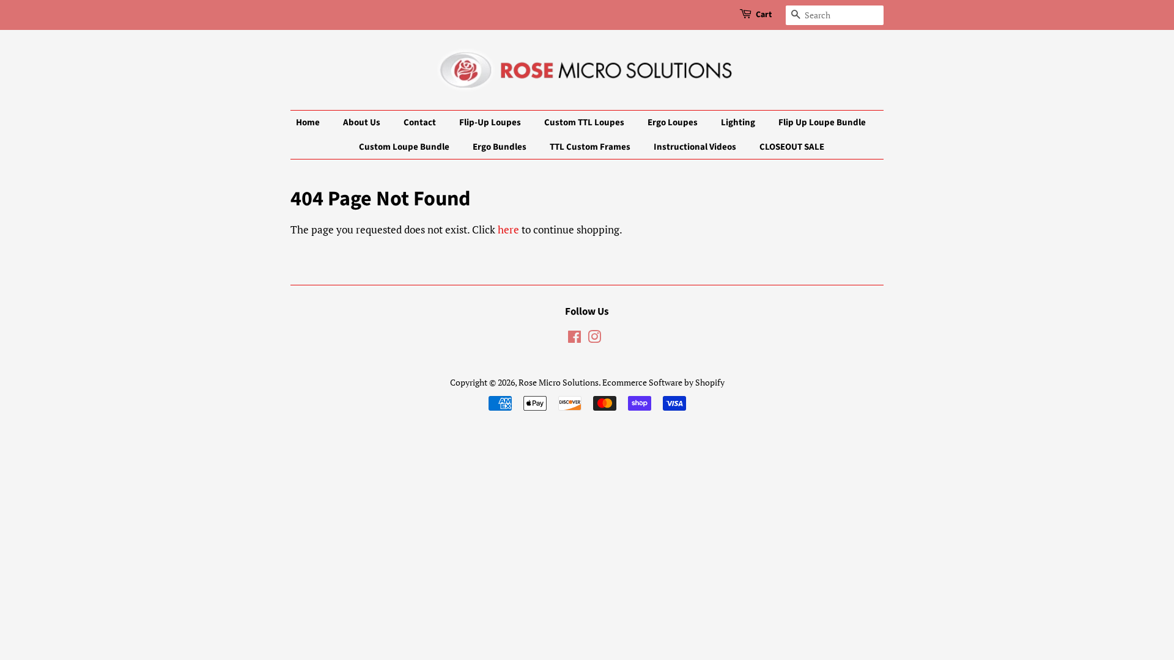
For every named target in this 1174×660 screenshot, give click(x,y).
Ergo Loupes (673, 122)
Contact (420, 122)
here (508, 229)
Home (308, 122)
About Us (361, 122)
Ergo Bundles (499, 147)
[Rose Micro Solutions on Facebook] (574, 339)
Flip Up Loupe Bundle (822, 122)
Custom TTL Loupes (584, 122)
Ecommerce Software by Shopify (663, 382)
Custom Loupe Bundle (404, 147)
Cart (764, 15)
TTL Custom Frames (590, 147)
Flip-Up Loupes (490, 122)
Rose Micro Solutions (559, 382)
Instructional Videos (695, 147)
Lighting (738, 122)
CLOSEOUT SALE (791, 147)
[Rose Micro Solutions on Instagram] (594, 339)
